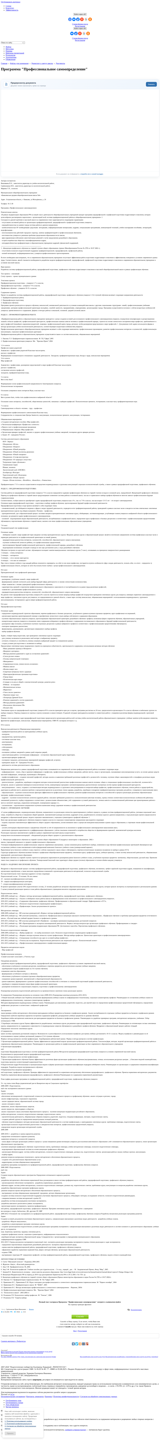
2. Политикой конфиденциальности (18, 1424)
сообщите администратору (75, 1430)
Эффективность (12, 10)
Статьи (8, 6)
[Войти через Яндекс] (82, 19)
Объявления (10, 59)
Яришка (31, 1309)
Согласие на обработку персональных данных (98, 1397)
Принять (10, 1433)
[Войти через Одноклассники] (90, 19)
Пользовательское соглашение (13, 1397)
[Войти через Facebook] (78, 19)
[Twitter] (76, 1343)
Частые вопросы (12, 1407)
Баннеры (48, 1397)
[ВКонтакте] (73, 1343)
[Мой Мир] (83, 1343)
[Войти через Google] (86, 19)
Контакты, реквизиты (35, 1397)
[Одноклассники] (80, 1343)
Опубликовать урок (13, 1400)
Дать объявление (12, 1405)
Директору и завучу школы (42, 63)
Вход (75, 1331)
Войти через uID (80, 14)
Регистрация (80, 26)
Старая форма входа (80, 24)
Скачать (151, 84)
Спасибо (80, 1317)
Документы (60, 63)
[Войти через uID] (70, 19)
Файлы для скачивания (19, 63)
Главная (4, 63)
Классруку (10, 8)
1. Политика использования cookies (18, 1421)
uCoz (12, 1394)
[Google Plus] (87, 1343)
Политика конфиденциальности (66, 1397)
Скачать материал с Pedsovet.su (13, 1341)
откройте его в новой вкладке (92, 174)
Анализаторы (11, 57)
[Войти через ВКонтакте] (74, 19)
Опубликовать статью (14, 1403)
